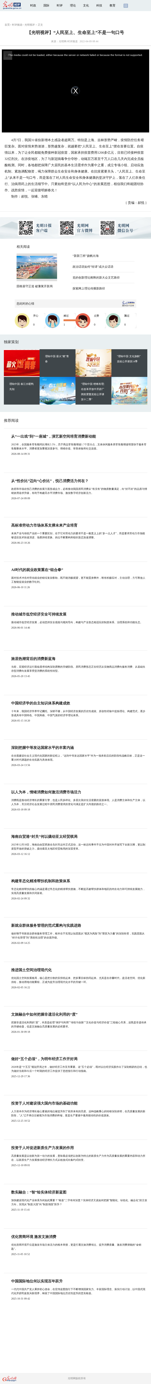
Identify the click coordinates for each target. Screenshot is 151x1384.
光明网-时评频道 (68, 41)
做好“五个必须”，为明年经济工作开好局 (44, 1059)
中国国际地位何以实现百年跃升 (37, 1281)
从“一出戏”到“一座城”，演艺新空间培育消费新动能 (53, 436)
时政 (33, 5)
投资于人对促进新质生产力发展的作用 (42, 1148)
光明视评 (29, 24)
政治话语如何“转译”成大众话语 (93, 266)
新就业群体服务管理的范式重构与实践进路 (46, 925)
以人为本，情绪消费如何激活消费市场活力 (46, 792)
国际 (46, 5)
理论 (73, 5)
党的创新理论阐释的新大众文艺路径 (96, 277)
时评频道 (17, 24)
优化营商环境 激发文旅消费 (33, 1237)
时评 (60, 5)
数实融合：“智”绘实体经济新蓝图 (38, 1192)
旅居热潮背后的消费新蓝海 (33, 659)
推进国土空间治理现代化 (31, 970)
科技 (99, 5)
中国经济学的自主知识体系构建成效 (40, 703)
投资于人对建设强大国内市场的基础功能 (44, 1103)
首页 (7, 24)
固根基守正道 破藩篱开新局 (35, 286)
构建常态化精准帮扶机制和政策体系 (40, 881)
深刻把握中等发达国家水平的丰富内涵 (42, 748)
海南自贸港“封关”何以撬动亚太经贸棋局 (44, 836)
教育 (112, 5)
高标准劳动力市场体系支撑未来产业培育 (44, 525)
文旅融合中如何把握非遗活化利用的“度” (44, 1014)
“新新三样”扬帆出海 (86, 255)
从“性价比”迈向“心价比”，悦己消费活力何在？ (50, 481)
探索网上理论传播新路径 (89, 288)
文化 (86, 5)
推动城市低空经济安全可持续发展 (38, 614)
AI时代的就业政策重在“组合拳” (37, 570)
